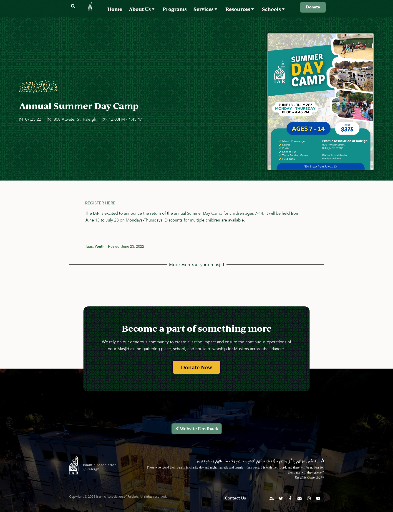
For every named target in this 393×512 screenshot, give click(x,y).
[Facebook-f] (290, 498)
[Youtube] (318, 498)
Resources (238, 9)
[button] (73, 6)
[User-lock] (271, 498)
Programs (175, 9)
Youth (99, 246)
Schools (272, 9)
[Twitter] (281, 498)
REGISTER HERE (100, 203)
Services (204, 9)
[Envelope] (299, 498)
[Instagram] (309, 498)
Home (114, 9)
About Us (140, 9)
